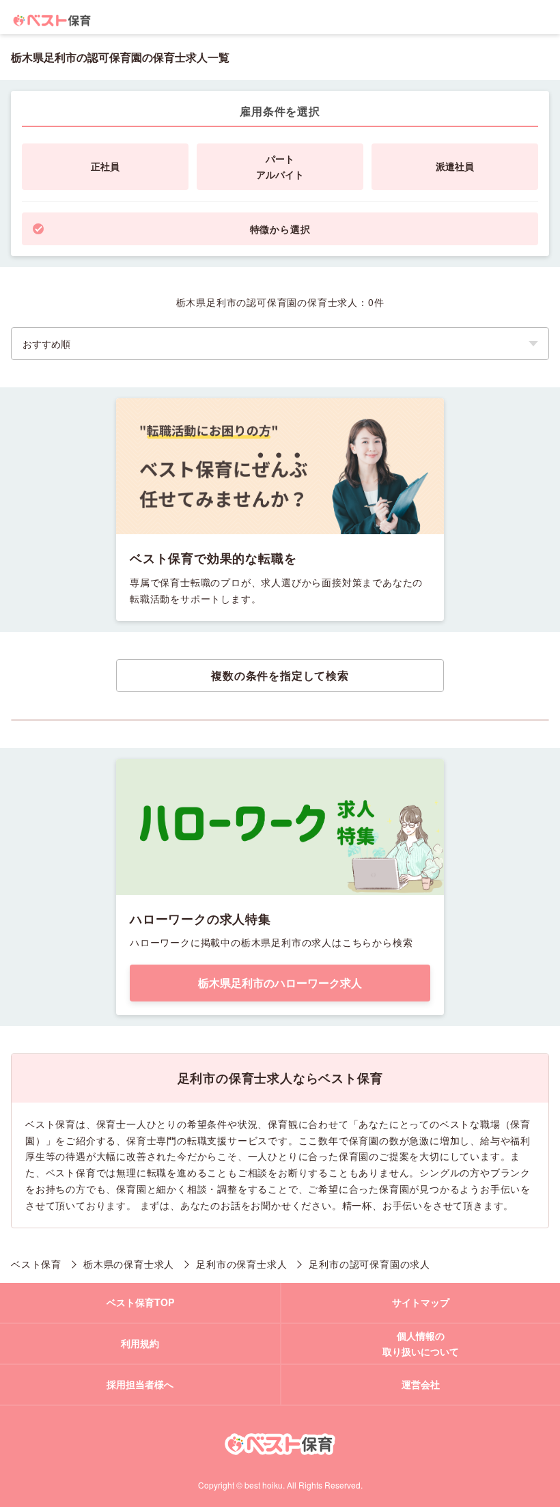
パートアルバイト (280, 167)
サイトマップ (420, 1302)
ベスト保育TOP (140, 1302)
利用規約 (140, 1343)
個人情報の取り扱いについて (420, 1344)
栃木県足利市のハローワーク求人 (280, 983)
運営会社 (421, 1384)
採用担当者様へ (140, 1384)
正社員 (105, 166)
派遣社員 (455, 166)
